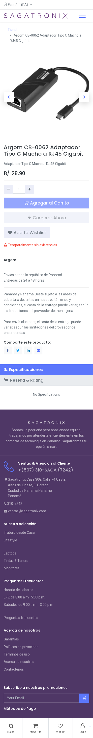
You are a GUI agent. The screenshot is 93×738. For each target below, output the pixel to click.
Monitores (12, 568)
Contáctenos (14, 669)
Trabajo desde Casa (19, 532)
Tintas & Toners (16, 561)
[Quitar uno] (8, 189)
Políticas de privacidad (21, 647)
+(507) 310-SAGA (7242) (45, 470)
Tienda (13, 30)
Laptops (10, 553)
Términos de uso (17, 654)
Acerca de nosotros (19, 662)
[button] (18, 4)
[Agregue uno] (29, 189)
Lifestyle (10, 540)
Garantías (11, 639)
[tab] (46, 369)
